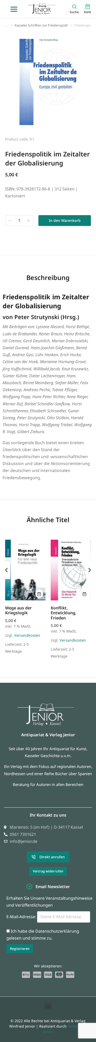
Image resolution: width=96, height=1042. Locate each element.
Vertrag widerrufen (48, 871)
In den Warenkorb (65, 220)
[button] (48, 1006)
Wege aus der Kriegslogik (18, 610)
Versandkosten (27, 635)
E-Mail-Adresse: (21, 917)
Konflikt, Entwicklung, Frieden (63, 612)
